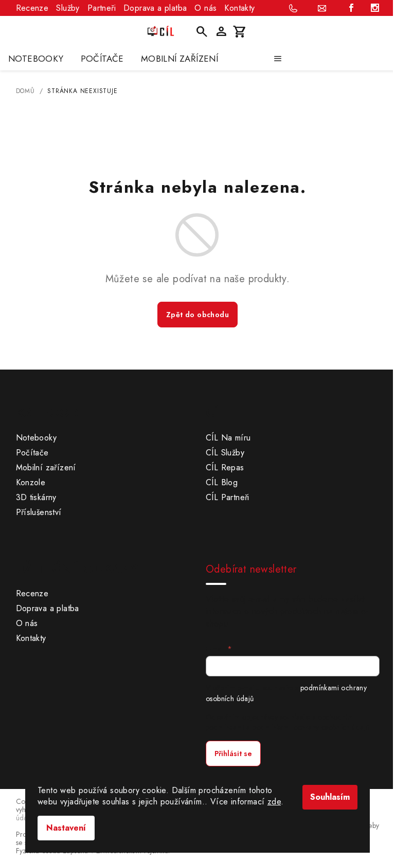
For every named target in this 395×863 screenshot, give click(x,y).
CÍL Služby (225, 452)
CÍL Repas (225, 467)
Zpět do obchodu (197, 314)
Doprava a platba (155, 8)
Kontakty (239, 8)
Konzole (31, 482)
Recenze (32, 8)
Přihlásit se (233, 753)
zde (274, 801)
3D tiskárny (36, 497)
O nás (205, 8)
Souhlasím (330, 797)
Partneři (101, 8)
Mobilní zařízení (46, 467)
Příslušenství (39, 512)
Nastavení (66, 828)
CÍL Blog (222, 482)
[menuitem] (36, 58)
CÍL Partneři (227, 497)
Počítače (32, 452)
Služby (67, 8)
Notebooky (36, 438)
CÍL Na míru (228, 438)
